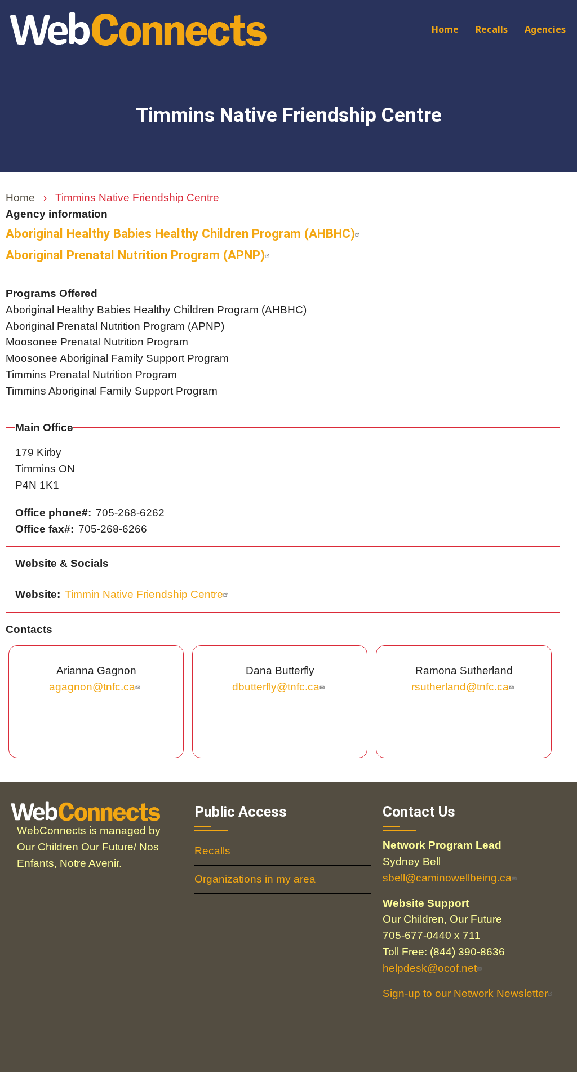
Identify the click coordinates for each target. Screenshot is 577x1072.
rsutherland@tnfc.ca (460, 687)
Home (445, 29)
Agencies (545, 29)
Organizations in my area (255, 879)
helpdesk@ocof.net (430, 968)
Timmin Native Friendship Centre (144, 594)
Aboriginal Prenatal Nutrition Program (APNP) (135, 254)
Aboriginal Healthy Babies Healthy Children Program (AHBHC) (180, 233)
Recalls (492, 29)
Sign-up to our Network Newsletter (465, 993)
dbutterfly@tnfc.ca (275, 687)
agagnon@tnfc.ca (92, 687)
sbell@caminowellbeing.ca (447, 878)
